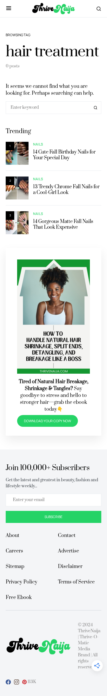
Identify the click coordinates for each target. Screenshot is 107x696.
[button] (9, 8)
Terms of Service (76, 582)
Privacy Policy (21, 582)
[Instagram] (16, 682)
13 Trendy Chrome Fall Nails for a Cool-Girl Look (66, 190)
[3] (17, 222)
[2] (17, 187)
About (12, 535)
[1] (17, 152)
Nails (38, 144)
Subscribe (53, 516)
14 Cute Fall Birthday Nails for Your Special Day (64, 155)
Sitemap (15, 566)
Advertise (68, 551)
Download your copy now (47, 420)
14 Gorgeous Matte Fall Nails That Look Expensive (63, 224)
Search (95, 108)
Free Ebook (19, 597)
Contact (67, 535)
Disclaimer (70, 566)
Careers (14, 551)
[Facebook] (8, 682)
